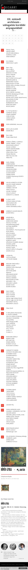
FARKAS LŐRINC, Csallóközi (14, 142)
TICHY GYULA (10, 393)
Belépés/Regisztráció (22, 3)
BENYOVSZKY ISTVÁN (12, 83)
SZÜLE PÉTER (10, 385)
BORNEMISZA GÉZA (12, 103)
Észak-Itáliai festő (11, 137)
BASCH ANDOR (10, 74)
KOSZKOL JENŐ (10, 244)
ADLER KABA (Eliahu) (12, 53)
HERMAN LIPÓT (11, 186)
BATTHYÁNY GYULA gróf (13, 78)
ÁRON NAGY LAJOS (12, 63)
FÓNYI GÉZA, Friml (11, 152)
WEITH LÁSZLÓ (10, 430)
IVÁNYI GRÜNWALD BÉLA (13, 206)
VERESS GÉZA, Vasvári (12, 416)
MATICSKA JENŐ (11, 271)
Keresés (24, 1)
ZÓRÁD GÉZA (10, 440)
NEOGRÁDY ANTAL (12, 302)
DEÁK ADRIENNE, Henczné (14, 124)
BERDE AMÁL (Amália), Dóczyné (15, 85)
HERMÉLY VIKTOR (11, 188)
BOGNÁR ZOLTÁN (11, 96)
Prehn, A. (9, 330)
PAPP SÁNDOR (10, 323)
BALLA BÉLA (10, 69)
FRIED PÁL (9, 157)
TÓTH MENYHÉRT (11, 400)
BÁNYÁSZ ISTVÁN (11, 73)
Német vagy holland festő (14, 298)
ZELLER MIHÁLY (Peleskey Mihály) (16, 436)
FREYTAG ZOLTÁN (11, 156)
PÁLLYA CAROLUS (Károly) (14, 316)
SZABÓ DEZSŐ (10, 364)
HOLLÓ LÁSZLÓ (11, 193)
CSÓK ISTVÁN (10, 116)
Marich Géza (10, 269)
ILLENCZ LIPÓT (10, 199)
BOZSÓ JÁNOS (10, 106)
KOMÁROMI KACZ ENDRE (13, 238)
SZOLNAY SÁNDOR (11, 381)
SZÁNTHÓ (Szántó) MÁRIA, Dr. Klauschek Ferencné (15, 372)
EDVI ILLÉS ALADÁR (12, 129)
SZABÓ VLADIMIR (11, 366)
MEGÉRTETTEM (22, 568)
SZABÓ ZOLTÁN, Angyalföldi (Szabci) (14, 368)
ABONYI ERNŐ (10, 51)
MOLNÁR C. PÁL (11, 281)
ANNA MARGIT (10, 56)
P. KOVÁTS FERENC (12, 314)
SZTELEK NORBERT (12, 383)
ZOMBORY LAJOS (11, 438)
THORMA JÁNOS (11, 389)
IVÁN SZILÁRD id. (11, 205)
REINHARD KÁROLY (12, 337)
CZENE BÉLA (10, 120)
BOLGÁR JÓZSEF (11, 101)
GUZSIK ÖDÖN (10, 173)
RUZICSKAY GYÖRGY (12, 345)
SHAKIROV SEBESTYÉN (13, 359)
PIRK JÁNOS (9, 327)
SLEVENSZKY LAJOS (12, 362)
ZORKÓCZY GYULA (11, 441)
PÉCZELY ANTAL (11, 325)
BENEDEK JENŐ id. (11, 80)
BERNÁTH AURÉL (11, 89)
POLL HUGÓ (10, 328)
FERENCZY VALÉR (11, 150)
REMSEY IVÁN (10, 338)
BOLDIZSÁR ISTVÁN (12, 99)
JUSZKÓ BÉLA (10, 213)
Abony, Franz (10, 49)
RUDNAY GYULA (11, 344)
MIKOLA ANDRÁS (11, 278)
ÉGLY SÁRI (9, 135)
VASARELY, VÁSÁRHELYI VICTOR (15, 411)
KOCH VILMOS (10, 233)
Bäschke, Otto (10, 76)
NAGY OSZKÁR (10, 295)
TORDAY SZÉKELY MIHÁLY (14, 397)
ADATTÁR (22, 470)
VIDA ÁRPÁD (10, 420)
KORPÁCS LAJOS (11, 240)
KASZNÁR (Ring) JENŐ (12, 224)
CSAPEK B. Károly (11, 113)
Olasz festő (9, 308)
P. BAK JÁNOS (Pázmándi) (13, 313)
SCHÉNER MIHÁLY (11, 355)
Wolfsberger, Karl (11, 432)
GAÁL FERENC (10, 162)
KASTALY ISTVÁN (11, 223)
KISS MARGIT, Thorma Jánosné (15, 230)
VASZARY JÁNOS (11, 413)
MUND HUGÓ (10, 285)
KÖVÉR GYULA (10, 251)
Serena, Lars (10, 357)
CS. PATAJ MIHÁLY (11, 111)
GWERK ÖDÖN (10, 174)
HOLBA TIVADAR (11, 191)
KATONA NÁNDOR (11, 226)
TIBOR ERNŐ (10, 391)
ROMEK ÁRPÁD (10, 342)
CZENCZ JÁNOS (10, 118)
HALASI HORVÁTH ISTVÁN (14, 182)
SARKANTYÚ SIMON (12, 350)
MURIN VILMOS (11, 286)
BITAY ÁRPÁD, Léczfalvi (13, 92)
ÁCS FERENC (9, 61)
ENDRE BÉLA (10, 131)
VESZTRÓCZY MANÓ (12, 418)
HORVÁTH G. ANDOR (12, 195)
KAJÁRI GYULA (10, 219)
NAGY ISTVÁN (10, 293)
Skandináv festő (11, 361)
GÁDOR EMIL (10, 167)
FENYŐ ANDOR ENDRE (13, 149)
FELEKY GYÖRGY (11, 147)
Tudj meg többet (6, 568)
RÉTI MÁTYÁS (10, 340)
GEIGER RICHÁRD (11, 169)
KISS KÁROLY (10, 228)
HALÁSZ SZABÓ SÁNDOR (13, 184)
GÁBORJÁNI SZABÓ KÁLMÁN (14, 166)
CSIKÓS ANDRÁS (11, 114)
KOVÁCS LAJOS (10, 247)
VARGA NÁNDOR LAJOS (13, 409)
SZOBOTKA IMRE (11, 378)
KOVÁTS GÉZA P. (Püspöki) (14, 249)
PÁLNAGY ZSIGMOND (12, 318)
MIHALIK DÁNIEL (11, 276)
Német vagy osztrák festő (14, 300)
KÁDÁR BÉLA (10, 217)
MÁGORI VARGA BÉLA (12, 264)
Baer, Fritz (9, 67)
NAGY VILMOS (10, 296)
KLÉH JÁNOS (10, 231)
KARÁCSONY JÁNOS (12, 221)
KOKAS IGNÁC (10, 237)
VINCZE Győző (10, 422)
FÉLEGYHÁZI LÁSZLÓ (12, 145)
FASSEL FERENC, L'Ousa (13, 143)
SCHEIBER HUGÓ (11, 354)
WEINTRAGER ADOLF (12, 428)
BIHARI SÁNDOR (11, 90)
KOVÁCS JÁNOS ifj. (11, 246)
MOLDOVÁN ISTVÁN (12, 279)
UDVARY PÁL (10, 405)
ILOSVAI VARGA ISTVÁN (13, 201)
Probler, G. (9, 332)
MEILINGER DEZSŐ (11, 274)
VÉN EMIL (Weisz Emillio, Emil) (15, 415)
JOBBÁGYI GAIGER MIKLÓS (14, 211)
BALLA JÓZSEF (10, 71)
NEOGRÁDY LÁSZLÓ (12, 303)
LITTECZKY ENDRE (11, 259)
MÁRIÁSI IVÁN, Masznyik (13, 267)
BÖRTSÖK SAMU (11, 104)
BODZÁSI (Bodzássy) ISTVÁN (14, 94)
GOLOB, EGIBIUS (11, 171)
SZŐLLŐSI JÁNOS (11, 380)
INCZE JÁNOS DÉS (11, 203)
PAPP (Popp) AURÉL (12, 321)
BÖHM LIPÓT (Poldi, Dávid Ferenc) (16, 97)
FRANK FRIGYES (10, 154)
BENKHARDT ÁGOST (12, 82)
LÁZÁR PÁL (9, 255)
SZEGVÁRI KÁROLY (11, 376)
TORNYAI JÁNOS (11, 398)
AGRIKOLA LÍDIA (11, 55)
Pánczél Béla (10, 320)
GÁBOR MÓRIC (10, 164)
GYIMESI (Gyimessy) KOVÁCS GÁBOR (14, 177)
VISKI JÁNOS (9, 423)
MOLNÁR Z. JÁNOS (11, 283)
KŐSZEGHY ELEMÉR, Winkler (14, 242)
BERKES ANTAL (10, 87)
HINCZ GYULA (10, 189)
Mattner (8, 272)
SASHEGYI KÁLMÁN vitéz (13, 352)
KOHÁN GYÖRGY (11, 235)
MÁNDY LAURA (10, 265)
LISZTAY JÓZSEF (11, 257)
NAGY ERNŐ (10, 291)
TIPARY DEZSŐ (10, 395)
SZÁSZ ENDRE (10, 374)
